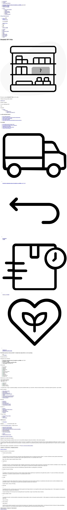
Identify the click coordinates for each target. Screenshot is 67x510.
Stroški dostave (7, 11)
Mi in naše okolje (5, 411)
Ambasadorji (5, 410)
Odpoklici (4, 412)
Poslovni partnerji (5, 397)
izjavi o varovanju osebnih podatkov (27, 445)
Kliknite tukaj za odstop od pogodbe (6, 436)
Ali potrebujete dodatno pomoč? (8, 396)
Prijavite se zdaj (5, 19)
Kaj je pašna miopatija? (6, 116)
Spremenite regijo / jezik (12, 423)
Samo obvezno (7, 447)
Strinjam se (2, 447)
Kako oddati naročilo (6, 391)
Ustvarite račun (5, 23)
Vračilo (6, 10)
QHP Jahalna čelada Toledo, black (8, 127)
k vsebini (4, 2)
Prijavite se (4, 401)
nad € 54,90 (14, 4)
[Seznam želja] (3, 24)
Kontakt (6, 13)
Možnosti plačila (7, 12)
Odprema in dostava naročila (7, 393)
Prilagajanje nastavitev (14, 447)
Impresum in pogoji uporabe (7, 427)
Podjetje (4, 433)
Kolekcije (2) (9, 111)
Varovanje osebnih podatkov (7, 428)
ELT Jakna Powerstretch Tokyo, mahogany (10, 125)
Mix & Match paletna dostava (7, 409)
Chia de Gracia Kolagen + (7, 128)
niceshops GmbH (8, 425)
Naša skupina (5, 417)
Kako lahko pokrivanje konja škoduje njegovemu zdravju (12, 120)
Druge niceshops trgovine (7, 434)
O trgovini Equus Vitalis (7, 415)
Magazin (4, 408)
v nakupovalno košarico (6, 3)
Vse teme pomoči (7, 14)
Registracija (4, 402)
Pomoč (4, 8)
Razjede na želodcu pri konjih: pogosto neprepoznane (11, 117)
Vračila (4, 394)
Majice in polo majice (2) (11, 112)
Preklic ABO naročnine (6, 431)
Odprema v (6, 6)
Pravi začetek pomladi (6, 119)
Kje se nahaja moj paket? (7, 404)
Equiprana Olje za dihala (7, 126)
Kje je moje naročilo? (8, 9)
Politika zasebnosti (3, 449)
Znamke (4, 109)
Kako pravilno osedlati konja (7, 118)
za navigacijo (5, 1)
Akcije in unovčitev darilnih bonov (8, 395)
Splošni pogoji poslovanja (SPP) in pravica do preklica (12, 429)
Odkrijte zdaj (2, 100)
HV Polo (6, 110)
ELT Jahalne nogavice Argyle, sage (8, 124)
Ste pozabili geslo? (6, 403)
